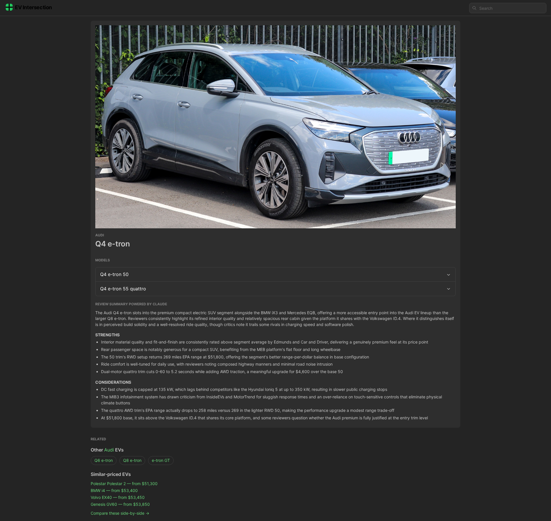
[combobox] (507, 8)
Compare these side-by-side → (120, 513)
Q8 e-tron (132, 460)
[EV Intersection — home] (33, 8)
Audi (109, 450)
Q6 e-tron (103, 460)
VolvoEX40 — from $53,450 (118, 497)
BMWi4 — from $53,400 (114, 490)
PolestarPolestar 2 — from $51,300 (124, 483)
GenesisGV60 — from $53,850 (120, 504)
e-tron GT (161, 460)
